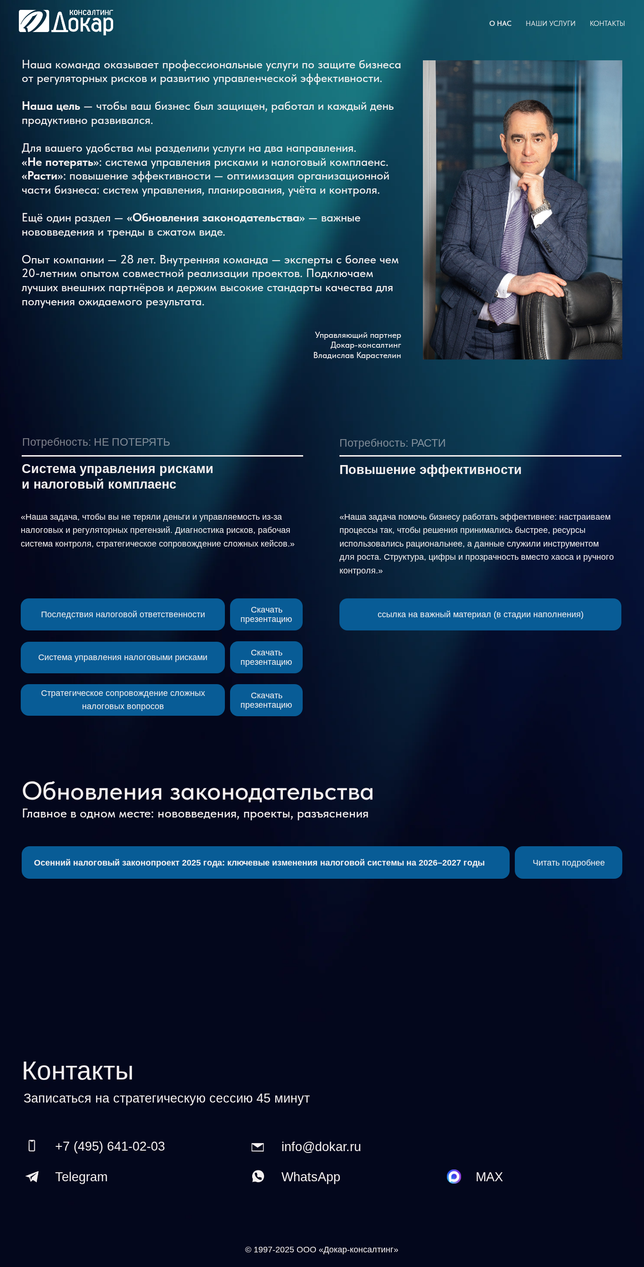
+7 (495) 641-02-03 (110, 1146)
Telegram (81, 1176)
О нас (500, 23)
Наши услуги (551, 23)
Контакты (607, 23)
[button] (480, 614)
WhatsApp (310, 1176)
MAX (489, 1176)
